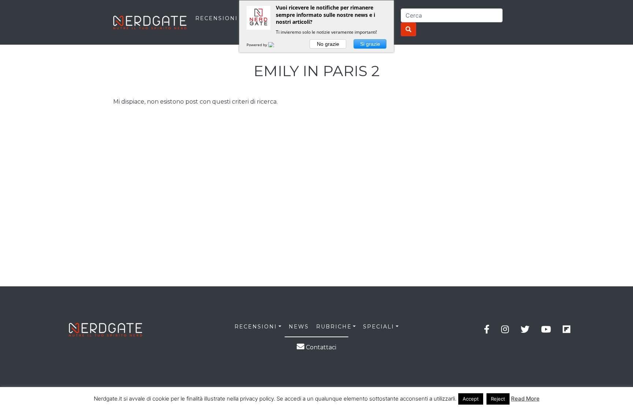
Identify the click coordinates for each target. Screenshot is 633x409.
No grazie (328, 44)
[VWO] (275, 44)
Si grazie (370, 44)
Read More (525, 398)
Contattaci (320, 347)
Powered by (257, 44)
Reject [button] (498, 399)
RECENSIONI (216, 18)
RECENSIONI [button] (255, 326)
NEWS (299, 326)
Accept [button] (471, 399)
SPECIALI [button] (378, 326)
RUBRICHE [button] (334, 326)
